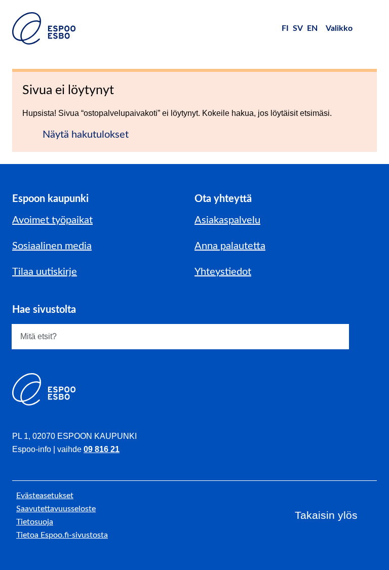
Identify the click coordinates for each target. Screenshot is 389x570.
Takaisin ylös (326, 515)
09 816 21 (102, 449)
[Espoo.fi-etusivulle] (43, 28)
